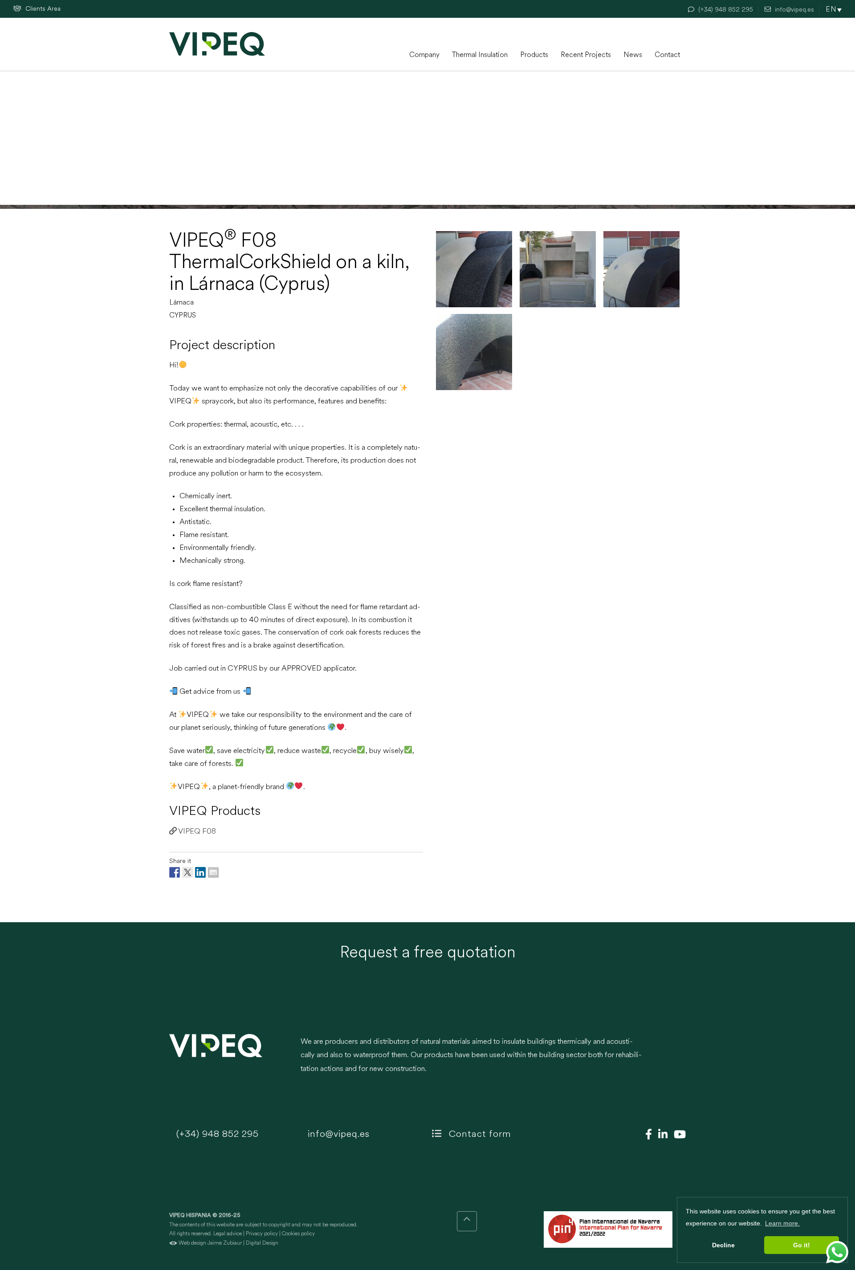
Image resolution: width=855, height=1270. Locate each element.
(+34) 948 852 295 (216, 1134)
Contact (667, 55)
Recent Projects (586, 55)
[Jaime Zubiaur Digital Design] (173, 1243)
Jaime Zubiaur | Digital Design (243, 1243)
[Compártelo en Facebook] (174, 872)
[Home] (217, 44)
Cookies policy (298, 1234)
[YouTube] (677, 1135)
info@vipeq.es (337, 1134)
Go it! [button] (801, 1245)
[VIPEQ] (230, 1060)
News (632, 55)
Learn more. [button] (782, 1223)
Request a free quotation (428, 953)
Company (424, 55)
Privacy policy (262, 1234)
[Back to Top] (467, 1221)
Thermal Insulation (480, 55)
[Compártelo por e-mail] (213, 872)
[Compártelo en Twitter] (187, 872)
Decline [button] (723, 1245)
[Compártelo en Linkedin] (200, 872)
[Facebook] (646, 1135)
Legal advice (227, 1234)
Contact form (478, 1134)
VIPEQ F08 (196, 831)
